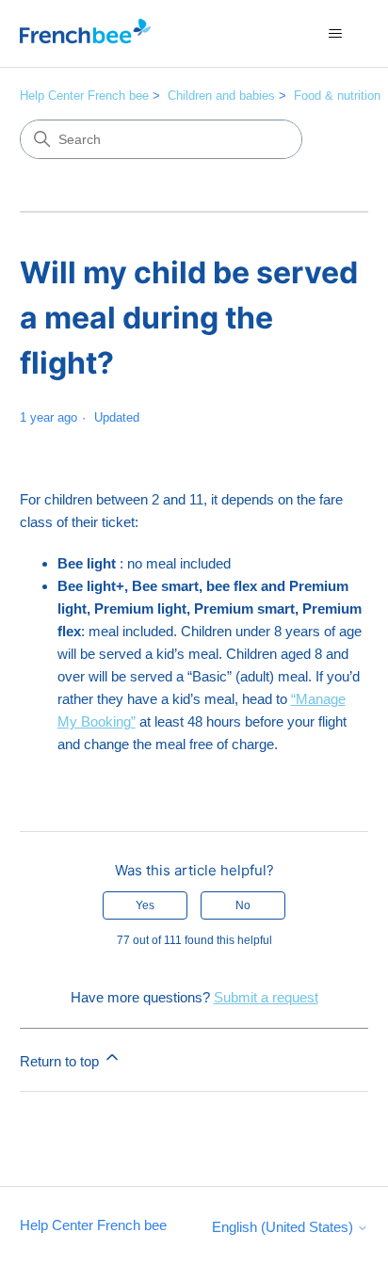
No (243, 905)
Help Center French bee (84, 95)
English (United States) (284, 1227)
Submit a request (266, 997)
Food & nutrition (337, 95)
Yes (145, 905)
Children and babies (221, 95)
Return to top (61, 1061)
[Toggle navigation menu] (334, 34)
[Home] (85, 33)
